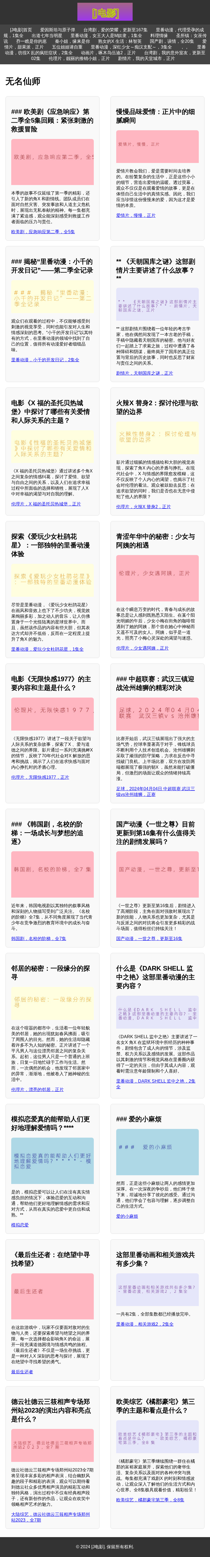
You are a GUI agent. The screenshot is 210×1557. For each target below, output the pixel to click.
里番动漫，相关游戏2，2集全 (145, 1324)
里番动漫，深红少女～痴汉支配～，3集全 (131, 47)
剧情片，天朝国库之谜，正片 (144, 373)
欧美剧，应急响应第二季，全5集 (43, 231)
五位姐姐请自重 (67, 47)
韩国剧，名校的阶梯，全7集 (38, 938)
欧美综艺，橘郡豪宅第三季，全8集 (150, 1500)
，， (184, 47)
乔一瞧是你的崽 (31, 41)
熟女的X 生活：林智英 (120, 41)
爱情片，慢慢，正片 (136, 215)
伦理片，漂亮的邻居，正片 (37, 1089)
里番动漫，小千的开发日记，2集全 (45, 360)
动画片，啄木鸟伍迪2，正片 (108, 52)
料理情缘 (159, 35)
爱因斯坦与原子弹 (57, 30)
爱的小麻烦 (127, 1216)
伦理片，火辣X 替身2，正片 (143, 506)
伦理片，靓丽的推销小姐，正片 (79, 58)
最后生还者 (22, 1372)
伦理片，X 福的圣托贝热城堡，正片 (46, 504)
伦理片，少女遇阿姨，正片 (142, 648)
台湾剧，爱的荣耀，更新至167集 (115, 30)
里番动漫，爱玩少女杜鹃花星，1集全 (47, 649)
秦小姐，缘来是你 (72, 41)
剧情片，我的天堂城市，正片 (146, 58)
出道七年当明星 (47, 35)
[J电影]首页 (21, 30)
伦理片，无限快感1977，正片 (40, 777)
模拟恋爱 (20, 1225)
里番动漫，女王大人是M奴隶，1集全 (106, 35)
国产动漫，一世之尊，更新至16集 (149, 938)
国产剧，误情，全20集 (172, 41)
